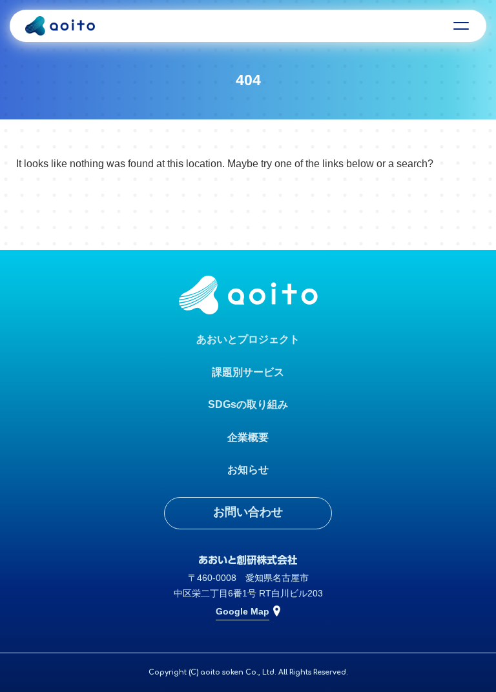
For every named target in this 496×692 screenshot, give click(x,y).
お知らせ (248, 469)
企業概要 (248, 437)
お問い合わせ (248, 511)
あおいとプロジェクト (248, 339)
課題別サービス (248, 372)
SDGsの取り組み (248, 404)
